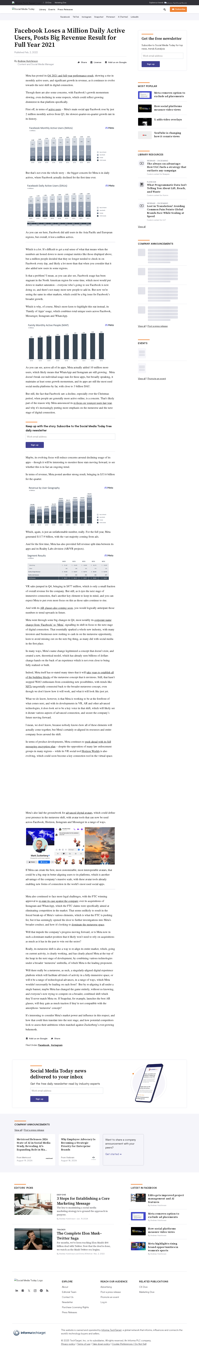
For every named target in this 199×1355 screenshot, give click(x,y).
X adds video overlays (168, 119)
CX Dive (48, 2)
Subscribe (180, 9)
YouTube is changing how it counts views (167, 134)
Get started (113, 1154)
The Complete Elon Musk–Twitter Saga (79, 1236)
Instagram (86, 17)
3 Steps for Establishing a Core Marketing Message (83, 1201)
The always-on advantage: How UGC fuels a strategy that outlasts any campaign (166, 167)
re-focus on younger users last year (93, 403)
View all (142, 226)
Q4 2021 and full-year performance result (70, 75)
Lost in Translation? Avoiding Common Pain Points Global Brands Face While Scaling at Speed (166, 211)
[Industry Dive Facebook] (23, 1291)
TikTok (76, 17)
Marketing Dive (60, 2)
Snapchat (98, 17)
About (65, 1286)
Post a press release (157, 326)
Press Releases (65, 9)
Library (42, 9)
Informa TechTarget (111, 1330)
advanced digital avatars (79, 812)
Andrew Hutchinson (28, 61)
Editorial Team (69, 1292)
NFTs (29, 686)
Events (52, 9)
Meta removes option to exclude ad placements (169, 94)
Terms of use (83, 1344)
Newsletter (67, 1302)
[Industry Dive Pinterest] (41, 1291)
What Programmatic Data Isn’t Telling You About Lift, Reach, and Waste (167, 188)
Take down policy (101, 1344)
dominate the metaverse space (88, 924)
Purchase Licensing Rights (75, 1307)
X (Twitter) (123, 17)
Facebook (65, 17)
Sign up (34, 445)
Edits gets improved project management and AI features (166, 1198)
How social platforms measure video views (168, 107)
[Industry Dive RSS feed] (47, 1291)
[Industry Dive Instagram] (35, 1291)
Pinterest (110, 17)
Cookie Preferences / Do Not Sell (129, 1344)
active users (55, 109)
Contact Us (67, 1297)
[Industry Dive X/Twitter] (29, 1291)
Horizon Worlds (91, 751)
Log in (104, 1302)
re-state (59, 901)
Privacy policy (68, 1344)
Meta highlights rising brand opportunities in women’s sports (163, 1247)
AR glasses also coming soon (56, 608)
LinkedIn (135, 17)
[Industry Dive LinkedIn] (17, 1291)
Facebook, (44, 1045)
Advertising (106, 1286)
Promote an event (156, 378)
